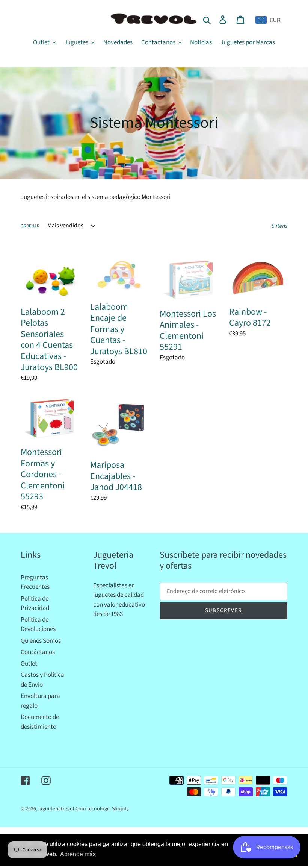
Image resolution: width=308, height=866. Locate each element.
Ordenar (30, 226)
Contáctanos (38, 652)
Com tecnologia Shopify (102, 809)
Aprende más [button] (78, 854)
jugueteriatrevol (56, 809)
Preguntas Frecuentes (35, 582)
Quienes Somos (41, 640)
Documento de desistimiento (40, 722)
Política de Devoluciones (38, 624)
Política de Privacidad (35, 603)
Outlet (29, 663)
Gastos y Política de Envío (42, 679)
